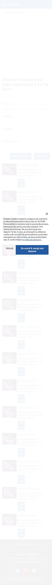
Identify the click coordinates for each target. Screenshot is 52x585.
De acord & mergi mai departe (32, 250)
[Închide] (47, 214)
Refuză (9, 248)
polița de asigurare (32, 240)
